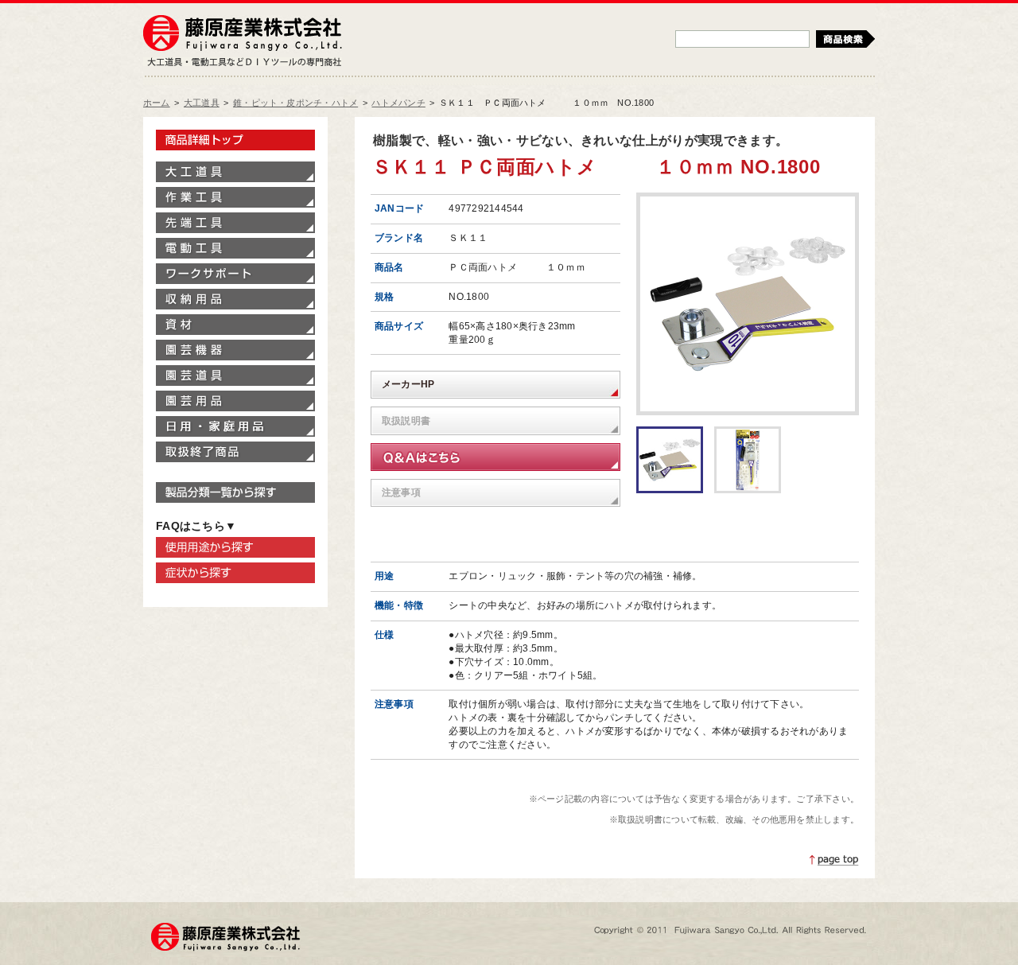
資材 (235, 324)
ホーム (156, 102)
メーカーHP (408, 384)
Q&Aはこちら (495, 457)
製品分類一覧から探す (235, 492)
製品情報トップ (235, 140)
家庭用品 (235, 426)
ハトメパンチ (398, 102)
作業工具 (235, 197)
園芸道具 (235, 375)
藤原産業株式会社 (242, 34)
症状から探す (235, 572)
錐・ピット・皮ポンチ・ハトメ (295, 102)
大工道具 (202, 102)
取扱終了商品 (235, 452)
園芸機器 (235, 350)
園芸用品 (235, 401)
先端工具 (235, 222)
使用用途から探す (235, 547)
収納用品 (235, 299)
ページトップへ (834, 860)
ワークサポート (235, 273)
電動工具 (235, 248)
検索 (845, 39)
